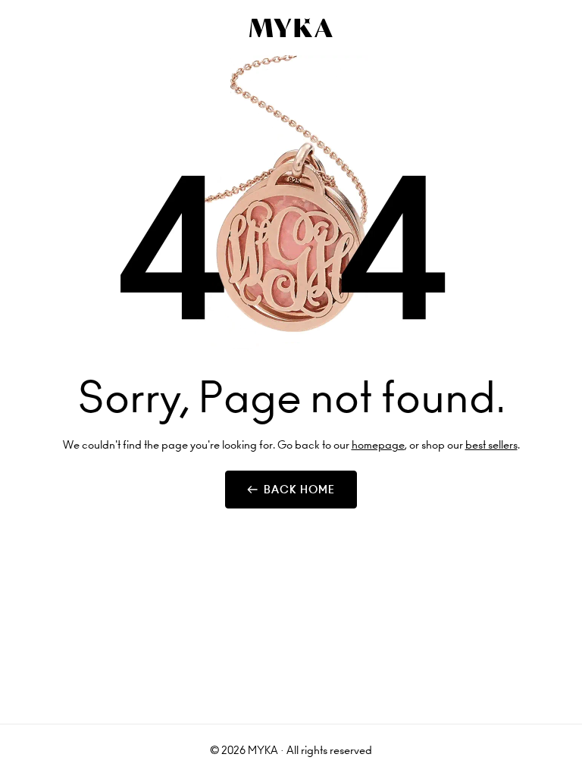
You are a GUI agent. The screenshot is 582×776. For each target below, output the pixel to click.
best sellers (491, 445)
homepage (378, 445)
